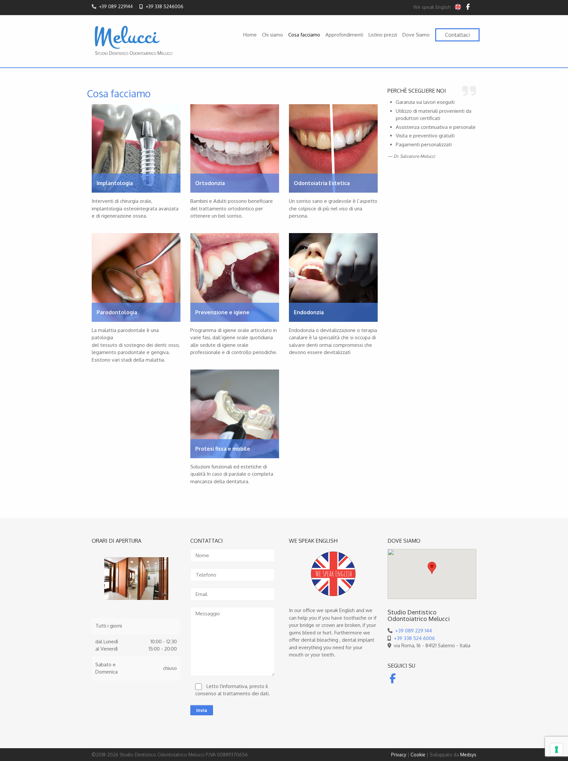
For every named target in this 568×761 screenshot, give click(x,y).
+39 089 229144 (116, 6)
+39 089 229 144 (413, 631)
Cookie (418, 754)
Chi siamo (272, 35)
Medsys (468, 754)
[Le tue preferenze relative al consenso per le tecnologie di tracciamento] (556, 749)
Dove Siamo (416, 35)
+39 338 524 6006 (414, 638)
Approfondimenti (344, 35)
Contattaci (457, 35)
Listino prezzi (382, 35)
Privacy (398, 754)
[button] (432, 568)
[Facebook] (468, 7)
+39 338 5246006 (164, 6)
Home (250, 35)
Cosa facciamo (304, 35)
